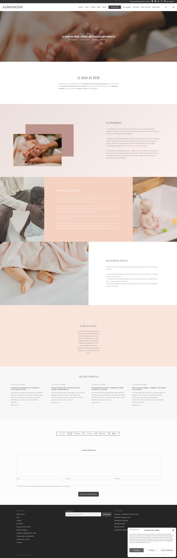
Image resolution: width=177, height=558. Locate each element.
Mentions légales (22, 530)
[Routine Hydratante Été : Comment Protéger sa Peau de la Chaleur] (108, 394)
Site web (117, 478)
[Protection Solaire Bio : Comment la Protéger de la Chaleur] (149, 395)
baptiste (73, 40)
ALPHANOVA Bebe (119, 524)
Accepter (136, 550)
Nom (19, 478)
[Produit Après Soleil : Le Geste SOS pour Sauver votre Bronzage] (68, 394)
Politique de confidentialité (157, 554)
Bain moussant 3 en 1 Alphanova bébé (134, 146)
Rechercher (69, 511)
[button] (173, 530)
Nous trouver (21, 514)
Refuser (151, 550)
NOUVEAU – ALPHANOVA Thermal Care (126, 514)
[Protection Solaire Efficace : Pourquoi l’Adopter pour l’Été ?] (27, 395)
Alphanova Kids (119, 527)
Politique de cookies (143, 554)
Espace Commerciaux (24, 527)
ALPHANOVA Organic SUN (122, 517)
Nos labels (20, 524)
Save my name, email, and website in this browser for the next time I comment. (44, 486)
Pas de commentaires (99, 40)
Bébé (88, 33)
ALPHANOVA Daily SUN (121, 520)
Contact (19, 542)
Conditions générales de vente (26, 533)
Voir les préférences (167, 550)
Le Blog (19, 520)
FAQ (18, 517)
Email (67, 478)
